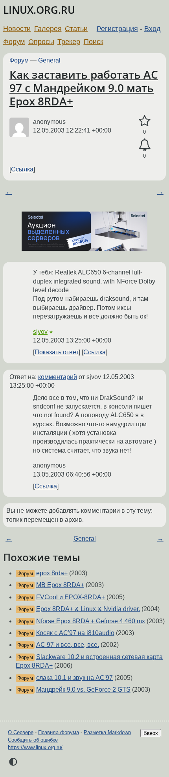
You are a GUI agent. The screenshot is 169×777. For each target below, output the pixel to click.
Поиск (93, 42)
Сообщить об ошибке (33, 740)
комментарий (57, 377)
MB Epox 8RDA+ (60, 585)
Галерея (48, 29)
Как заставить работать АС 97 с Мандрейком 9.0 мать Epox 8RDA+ (83, 87)
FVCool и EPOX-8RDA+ (70, 597)
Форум (14, 42)
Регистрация (117, 29)
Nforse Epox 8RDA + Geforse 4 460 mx (90, 621)
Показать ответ (57, 352)
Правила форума (58, 732)
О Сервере (20, 732)
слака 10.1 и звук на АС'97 (74, 677)
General (49, 60)
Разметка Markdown (107, 732)
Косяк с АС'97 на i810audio (75, 633)
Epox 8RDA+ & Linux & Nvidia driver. (88, 609)
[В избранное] (144, 121)
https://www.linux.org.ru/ (35, 747)
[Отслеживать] (144, 145)
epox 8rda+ (52, 573)
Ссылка (22, 169)
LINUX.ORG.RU (39, 10)
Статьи (76, 29)
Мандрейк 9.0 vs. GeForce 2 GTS (83, 689)
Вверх (150, 733)
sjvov (40, 331)
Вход (152, 29)
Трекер (68, 42)
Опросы (41, 42)
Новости (17, 29)
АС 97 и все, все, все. (67, 644)
